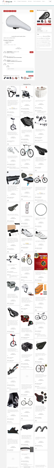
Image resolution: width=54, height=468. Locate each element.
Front (46, 39)
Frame (44, 39)
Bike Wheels (39, 384)
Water (41, 46)
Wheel (47, 46)
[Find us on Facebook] (3, 4)
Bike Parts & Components (14, 75)
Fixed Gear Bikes (25, 168)
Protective (44, 43)
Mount (41, 42)
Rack (47, 43)
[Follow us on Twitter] (4, 4)
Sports (50, 44)
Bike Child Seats (11, 221)
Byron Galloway (39, 137)
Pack (38, 43)
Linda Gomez (11, 357)
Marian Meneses (25, 247)
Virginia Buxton (11, 197)
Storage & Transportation (21, 1)
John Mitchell (25, 223)
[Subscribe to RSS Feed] (6, 4)
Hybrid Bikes (39, 197)
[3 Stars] (18, 47)
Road (49, 43)
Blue (44, 38)
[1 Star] (17, 47)
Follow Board (31, 75)
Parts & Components (37, 1)
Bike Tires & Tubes (40, 307)
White (15, 44)
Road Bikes (39, 331)
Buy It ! (31, 11)
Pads (42, 43)
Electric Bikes (25, 277)
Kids (46, 41)
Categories (39, 29)
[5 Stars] (19, 47)
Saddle (8, 44)
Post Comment (30, 71)
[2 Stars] (26, 104)
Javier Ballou (39, 167)
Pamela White (39, 107)
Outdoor (48, 42)
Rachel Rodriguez (26, 108)
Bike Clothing (11, 419)
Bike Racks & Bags (40, 108)
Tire (37, 46)
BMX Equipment (11, 112)
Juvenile (5, 44)
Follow (31, 52)
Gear (48, 39)
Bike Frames (11, 198)
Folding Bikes (39, 138)
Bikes (15, 1)
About (43, 1)
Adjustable (38, 36)
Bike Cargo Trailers (26, 109)
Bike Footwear (39, 248)
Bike (48, 36)
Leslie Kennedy (25, 363)
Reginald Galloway (12, 164)
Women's (38, 47)
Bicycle (45, 36)
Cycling (48, 38)
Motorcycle (38, 42)
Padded (40, 43)
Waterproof (44, 46)
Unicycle (10, 141)
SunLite (11, 44)
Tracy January (11, 220)
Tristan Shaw (25, 308)
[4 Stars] (27, 104)
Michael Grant (11, 331)
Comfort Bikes (39, 280)
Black (42, 38)
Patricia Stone (25, 167)
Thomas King (11, 111)
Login (50, 1)
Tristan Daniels (11, 303)
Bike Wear (30, 1)
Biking (40, 38)
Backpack (41, 36)
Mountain (44, 42)
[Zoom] (12, 11)
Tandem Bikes (39, 226)
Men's (50, 41)
